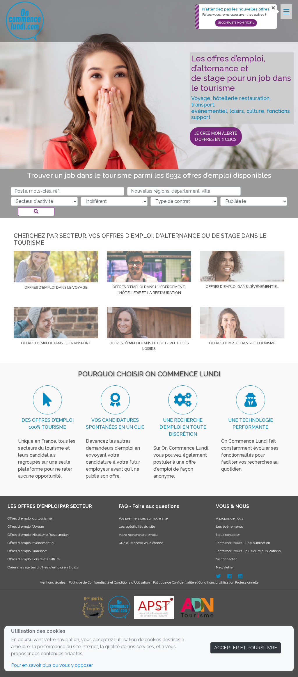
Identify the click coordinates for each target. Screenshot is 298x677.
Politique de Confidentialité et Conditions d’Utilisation (110, 582)
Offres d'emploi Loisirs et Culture (34, 559)
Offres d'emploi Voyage (26, 526)
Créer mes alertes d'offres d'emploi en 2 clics (43, 567)
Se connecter (226, 559)
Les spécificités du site (137, 526)
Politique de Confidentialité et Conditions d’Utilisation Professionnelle (205, 582)
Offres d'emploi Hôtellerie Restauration (38, 535)
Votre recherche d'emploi (138, 535)
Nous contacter (228, 535)
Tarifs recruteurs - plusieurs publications (248, 551)
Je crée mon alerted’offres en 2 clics (215, 136)
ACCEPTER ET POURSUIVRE (245, 648)
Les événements (229, 526)
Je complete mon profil (236, 22)
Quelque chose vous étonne (141, 543)
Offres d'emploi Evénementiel (31, 543)
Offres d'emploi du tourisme (30, 518)
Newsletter (225, 567)
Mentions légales (53, 582)
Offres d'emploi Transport (27, 551)
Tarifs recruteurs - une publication (243, 543)
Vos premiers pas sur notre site (143, 518)
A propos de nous (229, 518)
